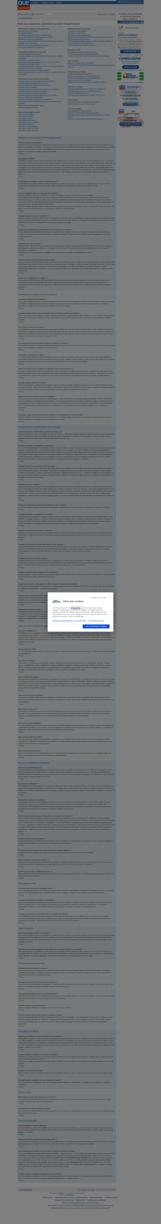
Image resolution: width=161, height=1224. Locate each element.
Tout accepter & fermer (96, 626)
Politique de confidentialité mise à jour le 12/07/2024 (69, 621)
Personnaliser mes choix (96, 621)
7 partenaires (76, 608)
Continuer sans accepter (98, 598)
